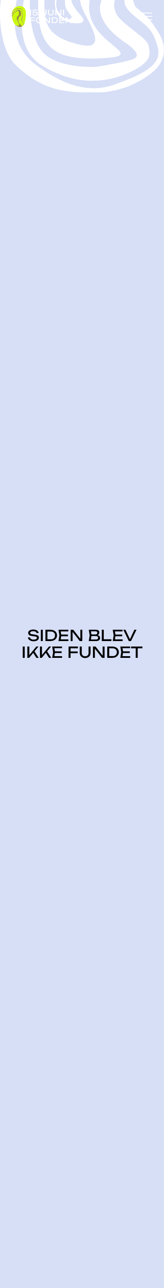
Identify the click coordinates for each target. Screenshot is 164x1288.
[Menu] (146, 16)
